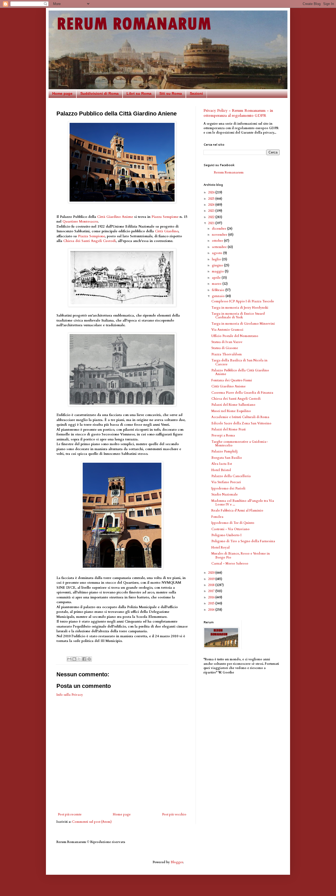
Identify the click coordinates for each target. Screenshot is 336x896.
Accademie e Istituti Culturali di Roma (240, 417)
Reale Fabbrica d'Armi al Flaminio (237, 510)
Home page (62, 93)
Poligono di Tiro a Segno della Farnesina (243, 541)
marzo (217, 284)
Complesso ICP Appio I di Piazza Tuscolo (242, 301)
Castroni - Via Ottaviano (230, 529)
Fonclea (217, 517)
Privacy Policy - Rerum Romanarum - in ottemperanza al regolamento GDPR (238, 113)
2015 (211, 603)
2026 (211, 192)
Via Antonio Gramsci (227, 330)
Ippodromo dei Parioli (228, 488)
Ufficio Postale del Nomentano (234, 336)
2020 (211, 573)
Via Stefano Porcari (226, 482)
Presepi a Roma (223, 435)
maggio (218, 271)
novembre (220, 235)
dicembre (219, 228)
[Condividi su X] (79, 659)
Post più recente (70, 814)
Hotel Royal (220, 547)
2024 (211, 205)
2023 (211, 211)
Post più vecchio (174, 814)
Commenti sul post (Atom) (92, 822)
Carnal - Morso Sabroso (229, 563)
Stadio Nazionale (224, 494)
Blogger (177, 862)
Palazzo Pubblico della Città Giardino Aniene (240, 372)
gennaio (218, 296)
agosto (217, 253)
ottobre (218, 241)
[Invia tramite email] (69, 659)
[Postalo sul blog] (74, 659)
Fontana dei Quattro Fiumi (231, 380)
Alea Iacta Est (221, 464)
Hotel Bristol (221, 470)
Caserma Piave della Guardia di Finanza (242, 393)
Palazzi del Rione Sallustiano (233, 405)
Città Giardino (166, 231)
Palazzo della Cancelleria (231, 476)
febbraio (218, 290)
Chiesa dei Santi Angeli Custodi (89, 241)
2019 (211, 579)
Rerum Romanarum (229, 172)
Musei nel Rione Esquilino (231, 411)
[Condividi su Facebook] (84, 659)
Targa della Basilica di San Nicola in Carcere (239, 362)
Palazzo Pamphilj (224, 451)
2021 (211, 223)
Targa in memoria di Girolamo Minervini (243, 323)
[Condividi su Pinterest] (89, 659)
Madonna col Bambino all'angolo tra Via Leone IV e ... (242, 503)
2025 (211, 199)
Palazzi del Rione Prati (228, 429)
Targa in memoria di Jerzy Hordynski (239, 307)
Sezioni (196, 93)
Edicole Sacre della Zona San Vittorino (241, 423)
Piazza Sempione (164, 216)
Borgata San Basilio (226, 458)
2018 (211, 585)
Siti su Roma (170, 93)
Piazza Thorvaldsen (226, 354)
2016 (211, 597)
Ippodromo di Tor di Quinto (232, 523)
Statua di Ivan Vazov (227, 342)
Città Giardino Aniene (115, 216)
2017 (211, 591)
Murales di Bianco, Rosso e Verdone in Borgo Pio (240, 555)
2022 (211, 217)
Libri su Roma (139, 93)
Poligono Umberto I (226, 535)
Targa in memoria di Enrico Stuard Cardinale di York (238, 315)
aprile (217, 278)
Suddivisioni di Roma (99, 93)
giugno (218, 265)
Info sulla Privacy (69, 695)
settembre (220, 247)
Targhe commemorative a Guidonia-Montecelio (239, 443)
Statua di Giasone (224, 348)
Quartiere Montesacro (80, 221)
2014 (211, 610)
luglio (217, 259)
